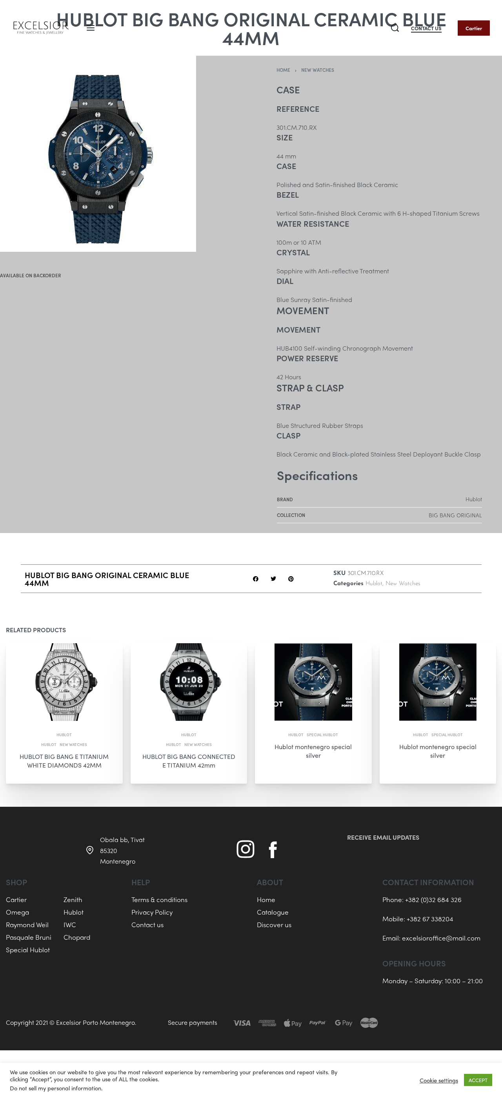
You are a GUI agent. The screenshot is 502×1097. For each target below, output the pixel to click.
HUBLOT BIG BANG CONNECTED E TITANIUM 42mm (188, 760)
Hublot (374, 584)
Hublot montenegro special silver (313, 750)
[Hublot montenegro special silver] (313, 682)
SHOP (16, 882)
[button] (255, 579)
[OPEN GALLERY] (98, 154)
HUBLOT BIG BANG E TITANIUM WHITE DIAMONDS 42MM (64, 760)
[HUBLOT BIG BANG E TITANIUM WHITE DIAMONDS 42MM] (64, 682)
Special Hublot (322, 734)
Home (283, 69)
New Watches (317, 69)
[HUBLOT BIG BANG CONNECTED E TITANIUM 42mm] (189, 682)
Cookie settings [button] (439, 1080)
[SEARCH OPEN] (395, 28)
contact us (426, 28)
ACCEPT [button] (478, 1080)
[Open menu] (90, 28)
